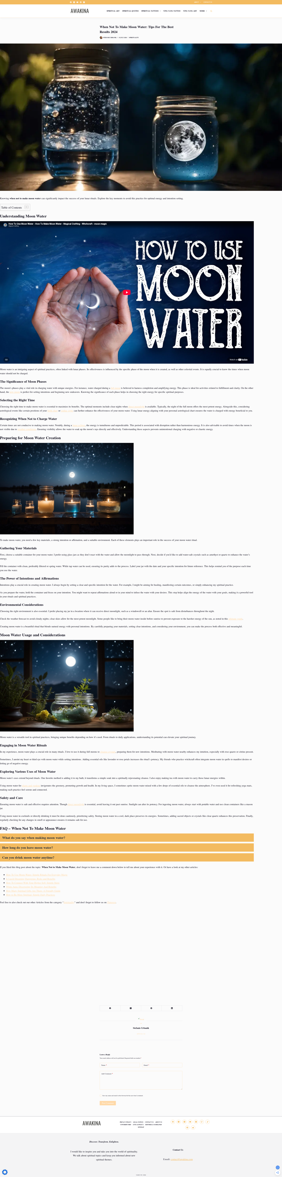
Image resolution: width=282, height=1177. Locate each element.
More (202, 11)
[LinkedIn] (172, 1008)
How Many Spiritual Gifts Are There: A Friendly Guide (33, 890)
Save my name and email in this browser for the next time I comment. (122, 1096)
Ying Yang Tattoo (171, 11)
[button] (127, 837)
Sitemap (141, 1127)
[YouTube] (196, 1122)
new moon (15, 391)
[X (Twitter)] (74, 2)
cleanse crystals (108, 751)
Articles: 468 (141, 1034)
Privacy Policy (125, 1122)
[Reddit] (193, 1128)
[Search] (211, 11)
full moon (115, 387)
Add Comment (107, 1073)
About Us (158, 1122)
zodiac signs (67, 410)
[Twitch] (202, 1122)
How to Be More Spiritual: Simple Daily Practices (30, 894)
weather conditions (27, 429)
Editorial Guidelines (153, 1125)
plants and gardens (31, 785)
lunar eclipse (79, 425)
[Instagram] (84, 2)
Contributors (125, 1125)
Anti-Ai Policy (138, 1125)
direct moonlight (136, 406)
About (196, 2)
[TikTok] (207, 1122)
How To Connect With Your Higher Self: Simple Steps (32, 882)
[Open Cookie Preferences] (4, 1174)
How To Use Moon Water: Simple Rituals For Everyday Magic (37, 874)
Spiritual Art (113, 11)
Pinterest (111, 902)
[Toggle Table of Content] (25, 207)
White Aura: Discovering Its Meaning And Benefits (31, 886)
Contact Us (207, 2)
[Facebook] (71, 2)
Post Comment (108, 1103)
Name (104, 1065)
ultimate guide (236, 618)
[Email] (77, 2)
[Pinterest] (81, 2)
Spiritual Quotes (130, 11)
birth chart (52, 410)
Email (146, 1065)
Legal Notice (138, 1122)
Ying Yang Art (190, 11)
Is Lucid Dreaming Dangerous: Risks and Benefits (30, 878)
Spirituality (134, 37)
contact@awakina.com (182, 1159)
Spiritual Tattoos (150, 11)
